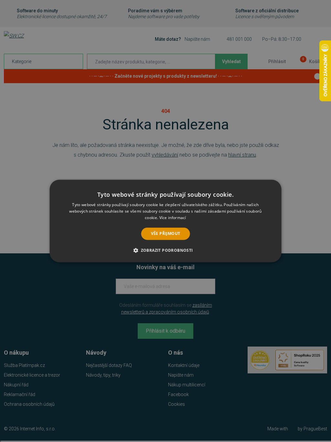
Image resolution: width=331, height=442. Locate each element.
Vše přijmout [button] (165, 233)
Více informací (172, 217)
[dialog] (166, 221)
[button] (165, 250)
